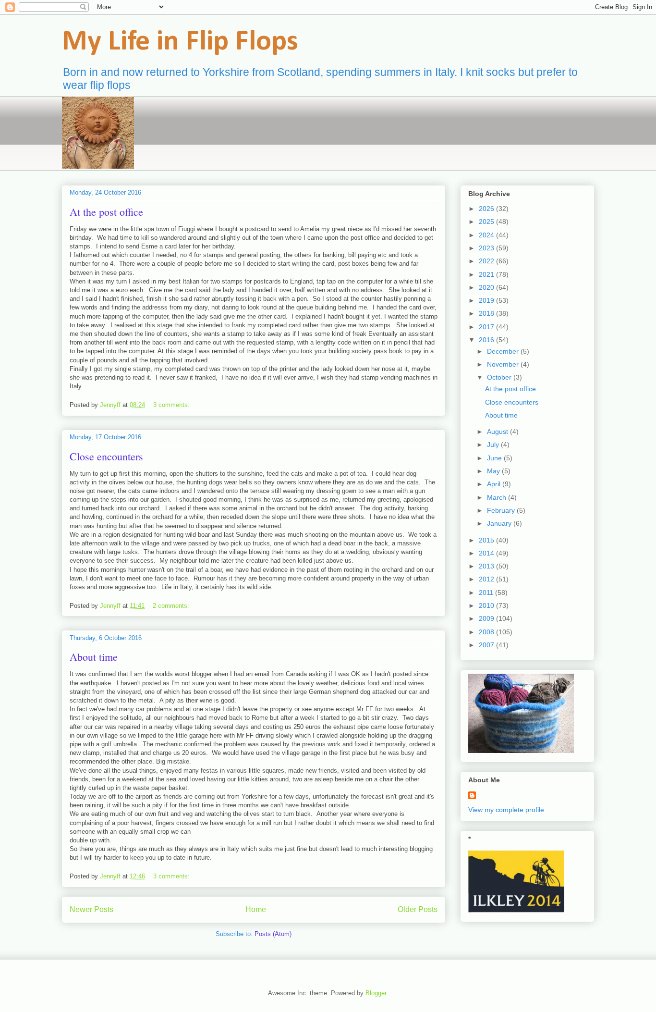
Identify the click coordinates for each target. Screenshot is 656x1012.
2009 (487, 618)
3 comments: (172, 404)
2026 (487, 208)
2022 (487, 261)
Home (255, 909)
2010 (487, 605)
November (504, 364)
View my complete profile (506, 810)
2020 (487, 287)
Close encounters (106, 456)
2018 (487, 313)
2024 (487, 235)
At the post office (106, 212)
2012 (487, 579)
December (504, 351)
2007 (487, 645)
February (502, 510)
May (494, 471)
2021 (487, 274)
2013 (487, 566)
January (500, 523)
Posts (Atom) (273, 934)
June (495, 458)
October (500, 377)
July (494, 444)
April (494, 484)
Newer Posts (91, 909)
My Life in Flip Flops (180, 42)
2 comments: (172, 605)
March (497, 497)
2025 (487, 221)
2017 (487, 327)
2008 (487, 632)
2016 (487, 340)
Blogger (375, 993)
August (498, 431)
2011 (487, 592)
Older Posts (417, 909)
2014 (487, 553)
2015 (487, 540)
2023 (487, 248)
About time (94, 657)
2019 (487, 300)
